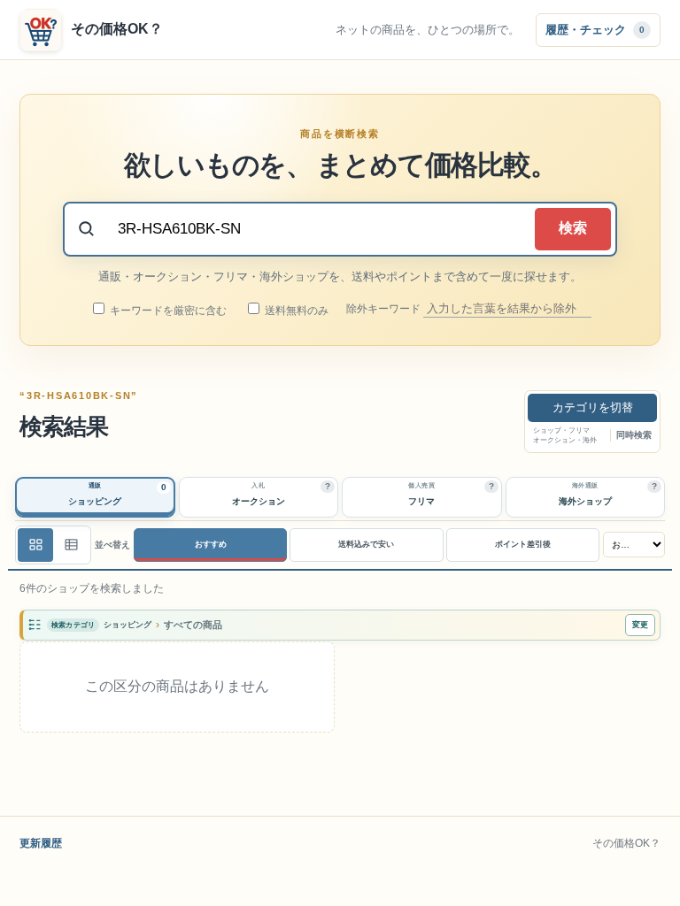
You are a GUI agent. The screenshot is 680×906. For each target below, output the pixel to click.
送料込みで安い (366, 544)
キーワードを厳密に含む (167, 310)
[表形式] (71, 545)
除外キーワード (384, 309)
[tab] (95, 497)
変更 (640, 624)
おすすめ (211, 544)
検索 (573, 227)
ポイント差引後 (523, 544)
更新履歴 (40, 843)
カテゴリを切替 (592, 407)
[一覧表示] (35, 545)
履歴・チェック (595, 28)
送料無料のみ (295, 310)
